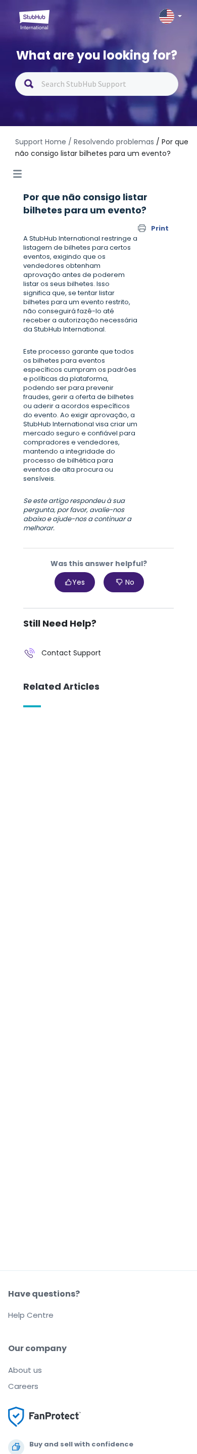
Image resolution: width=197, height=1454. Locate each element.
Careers (23, 1386)
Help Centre (31, 1315)
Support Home (40, 142)
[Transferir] (80, 739)
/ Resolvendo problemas (111, 142)
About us (25, 1370)
